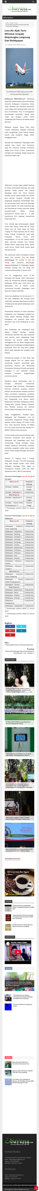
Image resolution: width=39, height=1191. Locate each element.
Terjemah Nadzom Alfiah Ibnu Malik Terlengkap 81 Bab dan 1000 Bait (23, 907)
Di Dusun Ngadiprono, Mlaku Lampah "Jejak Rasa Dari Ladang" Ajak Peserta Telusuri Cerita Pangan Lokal (18, 690)
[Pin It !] (10, 635)
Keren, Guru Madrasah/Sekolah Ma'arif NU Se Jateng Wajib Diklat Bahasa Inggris (19, 850)
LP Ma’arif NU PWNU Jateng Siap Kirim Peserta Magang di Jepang (18, 722)
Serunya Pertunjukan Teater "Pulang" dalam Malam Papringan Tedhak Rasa (18, 818)
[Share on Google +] (10, 630)
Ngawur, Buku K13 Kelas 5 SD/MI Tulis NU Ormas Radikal (22, 1071)
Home (7, 23)
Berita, (20, 44)
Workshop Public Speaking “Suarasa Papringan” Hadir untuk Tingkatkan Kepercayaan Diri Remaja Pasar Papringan (19, 785)
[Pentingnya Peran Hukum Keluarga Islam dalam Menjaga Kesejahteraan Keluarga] (8, 1000)
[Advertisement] (19, 171)
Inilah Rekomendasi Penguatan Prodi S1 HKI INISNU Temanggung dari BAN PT (18, 754)
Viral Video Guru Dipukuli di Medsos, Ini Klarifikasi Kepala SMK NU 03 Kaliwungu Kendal (23, 1081)
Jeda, (24, 44)
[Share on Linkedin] (21, 630)
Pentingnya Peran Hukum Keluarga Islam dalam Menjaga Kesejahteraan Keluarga (23, 996)
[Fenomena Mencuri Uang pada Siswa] (8, 1010)
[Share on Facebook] (10, 626)
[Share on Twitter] (21, 626)
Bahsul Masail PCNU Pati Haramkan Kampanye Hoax (20, 1063)
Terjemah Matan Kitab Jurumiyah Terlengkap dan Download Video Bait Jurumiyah (22, 916)
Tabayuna (16, 1189)
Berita (11, 23)
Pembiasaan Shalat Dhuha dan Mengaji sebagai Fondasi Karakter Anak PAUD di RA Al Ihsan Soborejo (19, 983)
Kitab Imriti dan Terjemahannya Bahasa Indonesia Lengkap (22, 925)
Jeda (16, 23)
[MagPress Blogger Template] (19, 9)
